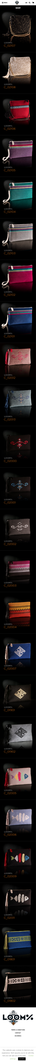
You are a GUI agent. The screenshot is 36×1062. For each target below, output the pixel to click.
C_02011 (9, 917)
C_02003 (10, 585)
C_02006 (10, 834)
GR (26, 2)
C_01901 (9, 710)
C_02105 (9, 170)
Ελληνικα (18, 1035)
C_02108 (10, 87)
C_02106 (10, 128)
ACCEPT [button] (21, 1058)
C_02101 (9, 336)
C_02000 (10, 460)
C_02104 (10, 211)
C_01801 (9, 959)
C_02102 (9, 294)
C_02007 (10, 668)
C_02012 (9, 377)
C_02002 (10, 543)
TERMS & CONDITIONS (18, 1029)
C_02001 (10, 502)
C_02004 (10, 627)
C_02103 (9, 253)
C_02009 (10, 876)
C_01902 (10, 751)
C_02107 (9, 45)
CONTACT (18, 1032)
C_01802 (10, 1000)
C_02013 (9, 419)
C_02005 (10, 793)
